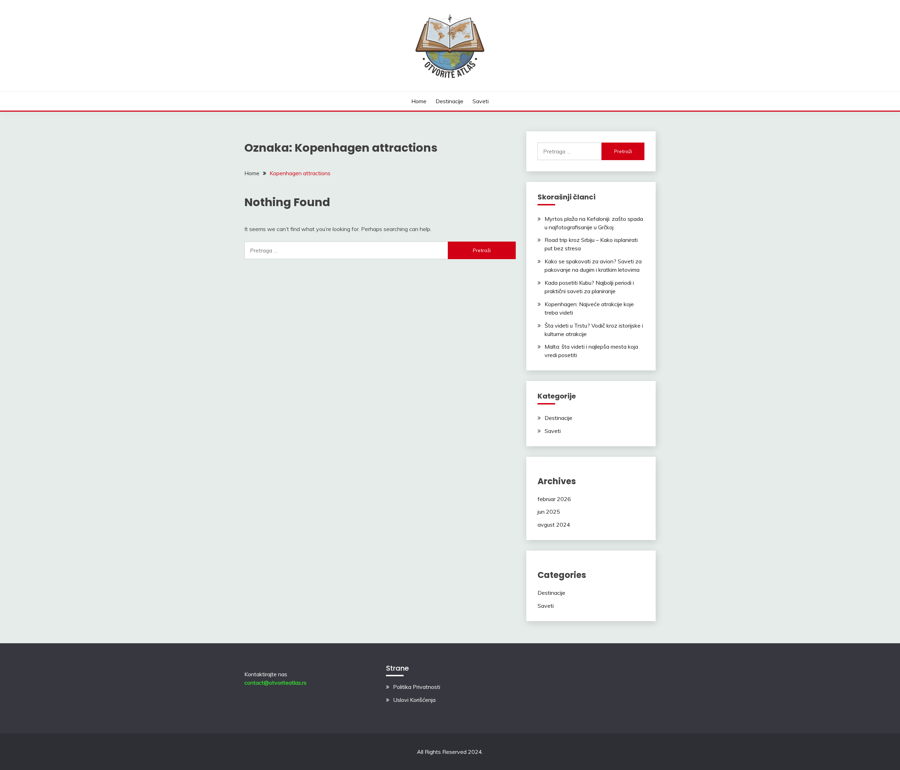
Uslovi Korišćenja (414, 699)
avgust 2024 (554, 524)
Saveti (480, 101)
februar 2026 (554, 498)
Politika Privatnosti (416, 686)
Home (418, 101)
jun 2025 (549, 511)
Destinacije (449, 101)
